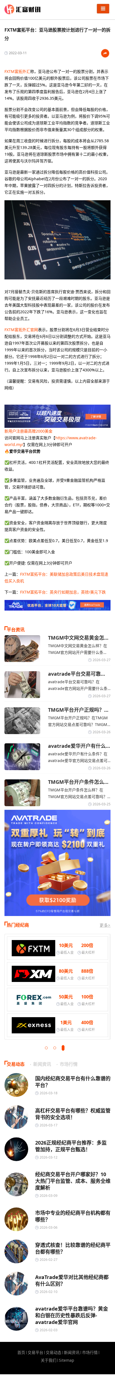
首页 (21, 1352)
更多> (105, 925)
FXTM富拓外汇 (17, 71)
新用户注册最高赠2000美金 (28, 431)
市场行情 (90, 1352)
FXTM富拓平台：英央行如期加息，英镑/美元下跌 (63, 592)
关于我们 (48, 1360)
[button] (46, 1048)
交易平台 (35, 1352)
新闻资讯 (72, 1352)
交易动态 (53, 1352)
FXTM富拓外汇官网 (21, 329)
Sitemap (66, 1360)
